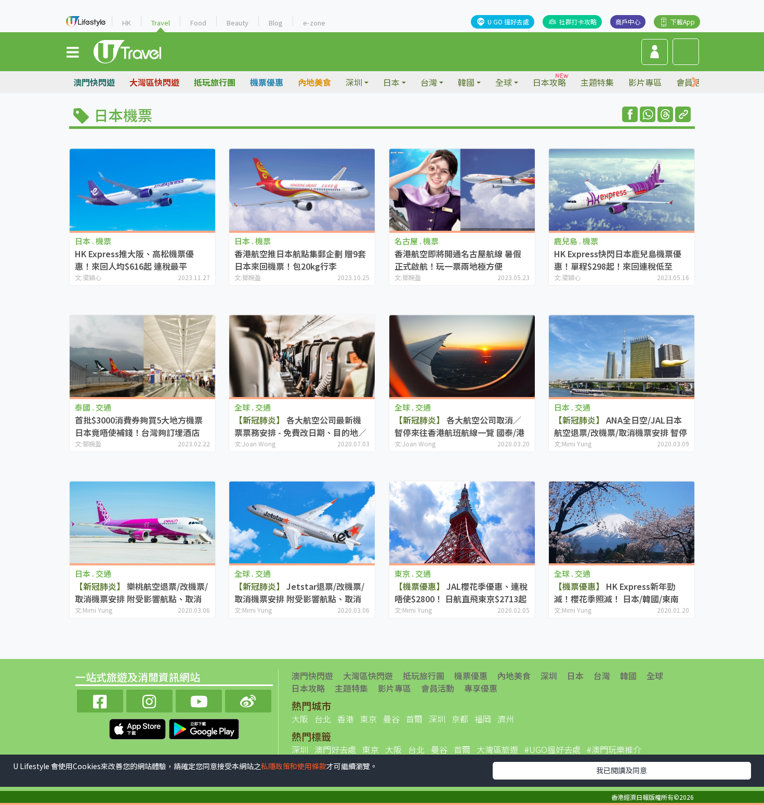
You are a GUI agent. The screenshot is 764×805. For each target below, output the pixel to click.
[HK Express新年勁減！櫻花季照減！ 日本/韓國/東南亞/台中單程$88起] (621, 522)
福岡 (483, 718)
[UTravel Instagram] (149, 700)
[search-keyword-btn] (686, 51)
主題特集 (597, 82)
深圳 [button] (354, 82)
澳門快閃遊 (94, 82)
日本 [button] (391, 82)
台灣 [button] (428, 82)
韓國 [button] (466, 82)
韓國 (628, 675)
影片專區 (645, 82)
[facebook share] (630, 114)
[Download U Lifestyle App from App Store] (138, 727)
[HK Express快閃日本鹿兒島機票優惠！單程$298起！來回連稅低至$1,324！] (621, 189)
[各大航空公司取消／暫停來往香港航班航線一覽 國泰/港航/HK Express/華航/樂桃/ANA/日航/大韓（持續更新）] (462, 356)
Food (198, 23)
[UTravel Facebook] (100, 700)
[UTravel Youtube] (198, 700)
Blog (276, 23)
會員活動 (437, 688)
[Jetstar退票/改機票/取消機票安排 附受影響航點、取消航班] (302, 522)
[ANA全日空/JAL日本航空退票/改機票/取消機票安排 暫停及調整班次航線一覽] (621, 356)
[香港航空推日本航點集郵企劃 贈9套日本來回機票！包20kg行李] (302, 189)
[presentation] (695, 82)
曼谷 (391, 718)
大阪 (300, 718)
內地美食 (314, 82)
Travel (160, 23)
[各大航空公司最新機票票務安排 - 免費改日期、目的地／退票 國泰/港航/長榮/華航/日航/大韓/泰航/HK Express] (302, 356)
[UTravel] (127, 50)
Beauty (237, 23)
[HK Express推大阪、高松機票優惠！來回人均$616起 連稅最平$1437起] (142, 189)
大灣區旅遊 (497, 749)
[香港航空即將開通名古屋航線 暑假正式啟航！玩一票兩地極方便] (462, 189)
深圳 (549, 675)
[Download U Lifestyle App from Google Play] (204, 727)
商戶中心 (627, 21)
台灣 (602, 675)
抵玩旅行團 (214, 82)
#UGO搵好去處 (552, 749)
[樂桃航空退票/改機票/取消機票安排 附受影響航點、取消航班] (142, 522)
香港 (345, 718)
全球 (655, 675)
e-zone (314, 23)
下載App (682, 21)
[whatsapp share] (647, 114)
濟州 (505, 718)
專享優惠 (480, 688)
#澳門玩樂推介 (614, 749)
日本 (575, 675)
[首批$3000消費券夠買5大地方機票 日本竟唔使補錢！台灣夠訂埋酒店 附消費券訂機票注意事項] (142, 356)
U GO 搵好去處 (508, 21)
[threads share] (665, 114)
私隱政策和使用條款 (293, 766)
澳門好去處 (335, 749)
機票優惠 (266, 82)
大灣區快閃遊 (154, 82)
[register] (654, 52)
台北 (322, 718)
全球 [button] (503, 82)
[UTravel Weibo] (248, 700)
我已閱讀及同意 (621, 770)
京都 (460, 718)
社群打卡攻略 (578, 21)
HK (126, 23)
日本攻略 (549, 82)
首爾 (414, 718)
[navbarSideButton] (73, 51)
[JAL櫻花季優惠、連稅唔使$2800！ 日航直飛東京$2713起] (462, 522)
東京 (368, 718)
